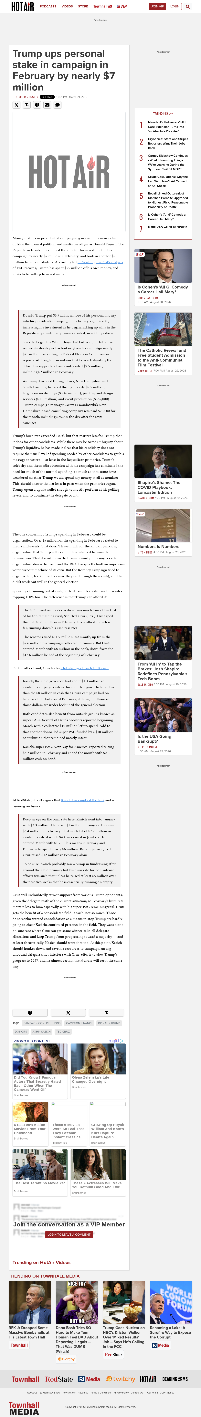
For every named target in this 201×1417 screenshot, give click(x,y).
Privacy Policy (121, 1392)
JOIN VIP (157, 6)
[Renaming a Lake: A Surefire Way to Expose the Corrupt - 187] (171, 1302)
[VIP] (124, 6)
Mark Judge (145, 371)
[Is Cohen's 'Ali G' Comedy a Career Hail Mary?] (163, 266)
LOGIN (174, 6)
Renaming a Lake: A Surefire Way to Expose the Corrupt (170, 1333)
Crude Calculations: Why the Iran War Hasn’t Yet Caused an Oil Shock (168, 181)
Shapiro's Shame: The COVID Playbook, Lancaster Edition (159, 487)
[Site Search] (187, 6)
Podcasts (48, 6)
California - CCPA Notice (160, 1392)
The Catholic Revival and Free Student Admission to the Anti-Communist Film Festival (162, 358)
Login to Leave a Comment (69, 1235)
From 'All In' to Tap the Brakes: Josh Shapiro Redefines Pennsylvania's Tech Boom (162, 671)
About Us (32, 1392)
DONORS (21, 1031)
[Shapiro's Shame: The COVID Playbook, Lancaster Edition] (163, 461)
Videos (67, 6)
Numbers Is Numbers (158, 546)
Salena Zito (145, 684)
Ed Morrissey (26, 97)
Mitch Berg (145, 552)
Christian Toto (148, 298)
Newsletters (69, 1392)
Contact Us (137, 1392)
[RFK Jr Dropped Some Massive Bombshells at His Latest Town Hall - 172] (30, 1302)
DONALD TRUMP (109, 1023)
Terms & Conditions (100, 1392)
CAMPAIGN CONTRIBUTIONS (42, 1023)
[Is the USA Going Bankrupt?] (163, 715)
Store (83, 6)
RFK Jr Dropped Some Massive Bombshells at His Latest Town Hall (29, 1333)
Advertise (83, 1392)
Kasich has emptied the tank (82, 800)
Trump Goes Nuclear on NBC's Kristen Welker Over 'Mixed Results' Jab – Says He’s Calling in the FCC (124, 1337)
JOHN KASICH (41, 1031)
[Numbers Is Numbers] (163, 525)
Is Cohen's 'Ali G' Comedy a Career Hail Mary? (163, 290)
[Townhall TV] (105, 6)
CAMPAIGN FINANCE (79, 1023)
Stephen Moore (148, 747)
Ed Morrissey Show (49, 1392)
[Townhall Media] (24, 1408)
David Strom (146, 498)
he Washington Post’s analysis (100, 262)
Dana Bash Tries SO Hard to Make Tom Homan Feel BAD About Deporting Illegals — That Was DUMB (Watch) (77, 1340)
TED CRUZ (63, 1031)
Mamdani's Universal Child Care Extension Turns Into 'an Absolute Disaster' (166, 126)
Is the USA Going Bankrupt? (167, 227)
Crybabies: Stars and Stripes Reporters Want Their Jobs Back (168, 143)
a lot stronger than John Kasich (85, 668)
